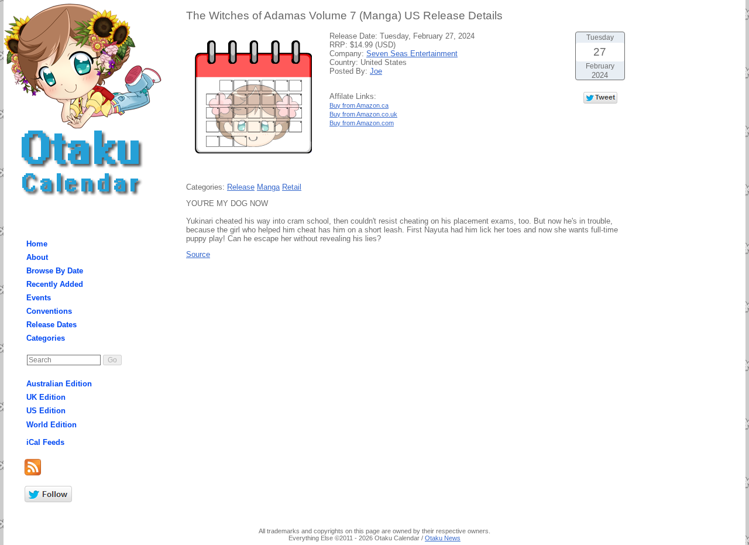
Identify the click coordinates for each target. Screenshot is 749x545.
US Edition (46, 410)
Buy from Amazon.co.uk (363, 114)
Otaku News (443, 537)
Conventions (49, 311)
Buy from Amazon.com (361, 122)
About (37, 257)
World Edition (51, 424)
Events (38, 297)
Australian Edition (59, 383)
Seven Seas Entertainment (412, 53)
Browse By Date (54, 270)
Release (241, 187)
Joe (376, 71)
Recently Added (54, 284)
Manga (268, 187)
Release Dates (51, 324)
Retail (291, 187)
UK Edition (46, 397)
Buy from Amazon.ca (359, 105)
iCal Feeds (45, 442)
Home (36, 243)
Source (198, 254)
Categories (45, 338)
